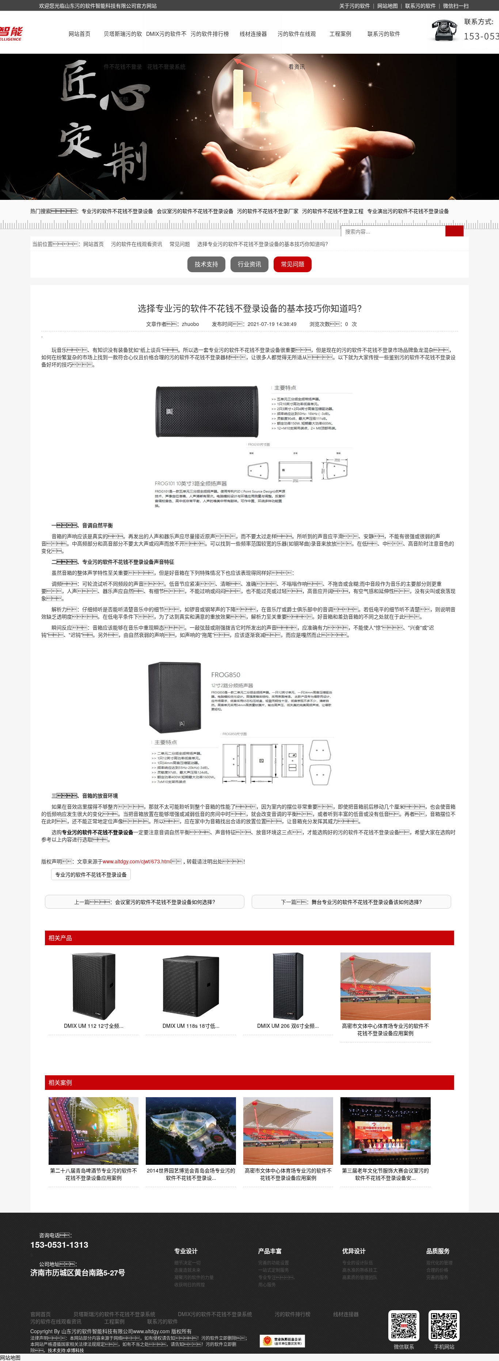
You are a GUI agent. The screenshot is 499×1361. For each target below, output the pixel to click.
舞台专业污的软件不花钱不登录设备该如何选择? (367, 901)
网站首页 (80, 33)
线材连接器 (253, 33)
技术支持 (206, 264)
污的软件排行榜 (210, 33)
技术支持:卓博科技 (66, 1350)
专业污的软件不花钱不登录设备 (91, 874)
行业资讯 (249, 264)
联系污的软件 (420, 5)
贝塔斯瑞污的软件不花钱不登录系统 (123, 40)
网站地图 (387, 5)
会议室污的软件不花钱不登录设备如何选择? (165, 901)
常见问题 (179, 243)
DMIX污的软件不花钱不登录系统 (166, 40)
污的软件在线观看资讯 (297, 40)
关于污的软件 (354, 5)
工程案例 (340, 33)
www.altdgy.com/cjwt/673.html (137, 861)
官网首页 (40, 1314)
